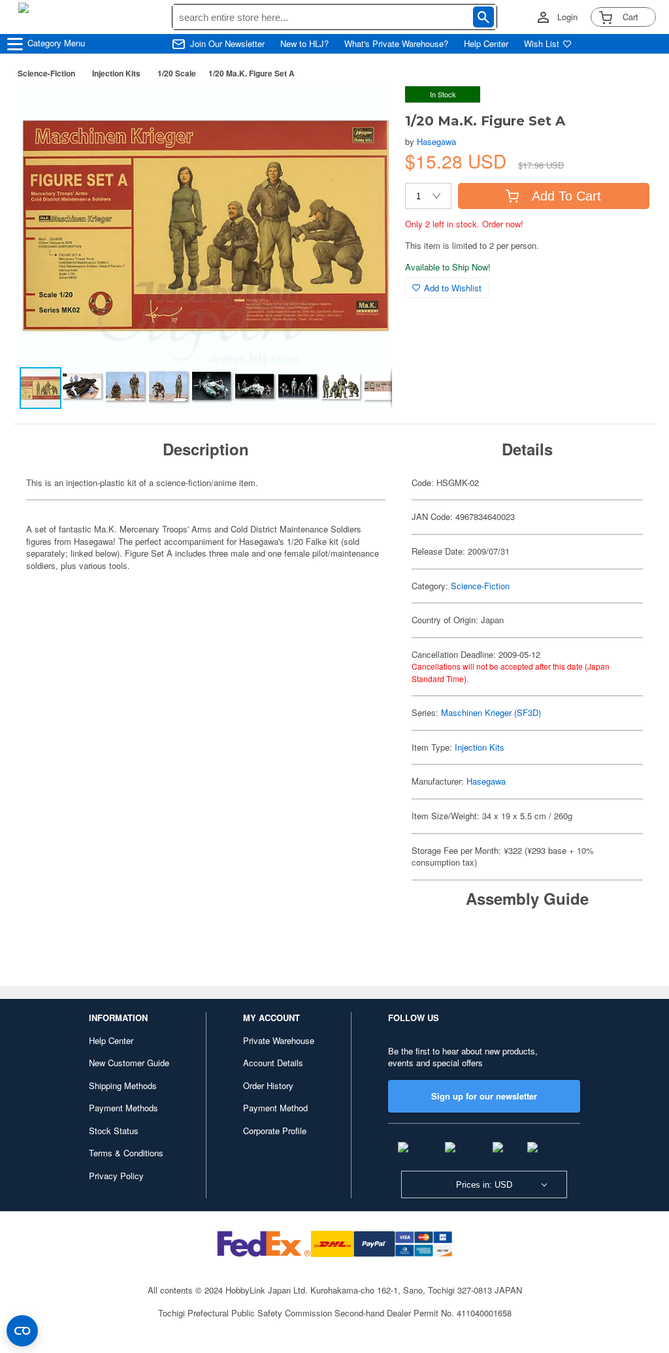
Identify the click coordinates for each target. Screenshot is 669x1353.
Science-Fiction (46, 73)
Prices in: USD (484, 1185)
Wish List (541, 44)
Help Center (486, 44)
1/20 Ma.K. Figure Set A (251, 73)
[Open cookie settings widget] (22, 1330)
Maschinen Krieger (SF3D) (491, 712)
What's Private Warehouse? (396, 44)
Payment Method (275, 1107)
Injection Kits (116, 73)
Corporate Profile (274, 1130)
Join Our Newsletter (227, 44)
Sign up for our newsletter (484, 1096)
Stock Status (114, 1130)
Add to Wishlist (452, 288)
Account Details (273, 1062)
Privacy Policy (116, 1175)
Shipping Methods (123, 1085)
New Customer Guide (129, 1062)
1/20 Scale (176, 73)
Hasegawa (436, 141)
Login (567, 17)
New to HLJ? (304, 44)
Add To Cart (566, 196)
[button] (368, 110)
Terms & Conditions (126, 1153)
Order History (268, 1085)
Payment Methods (123, 1107)
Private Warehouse (278, 1040)
